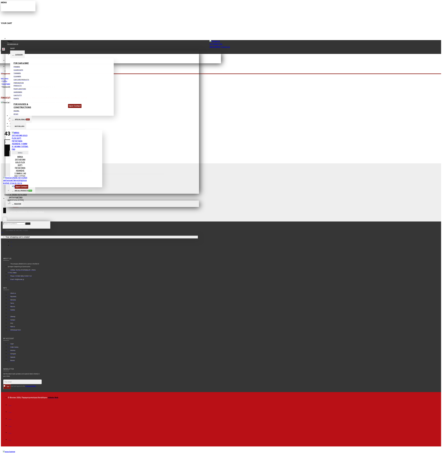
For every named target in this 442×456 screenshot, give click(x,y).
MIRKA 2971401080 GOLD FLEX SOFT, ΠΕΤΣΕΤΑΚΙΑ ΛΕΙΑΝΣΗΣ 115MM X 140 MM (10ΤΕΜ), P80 (20, 168)
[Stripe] (10, 438)
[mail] (12, 241)
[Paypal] (10, 432)
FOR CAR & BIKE (21, 63)
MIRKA (20, 153)
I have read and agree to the (21, 386)
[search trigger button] (5, 219)
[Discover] (10, 425)
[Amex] (10, 418)
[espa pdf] (9, 451)
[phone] (12, 245)
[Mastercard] (10, 411)
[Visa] (10, 404)
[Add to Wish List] (8, 215)
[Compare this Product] (13, 215)
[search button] (27, 223)
